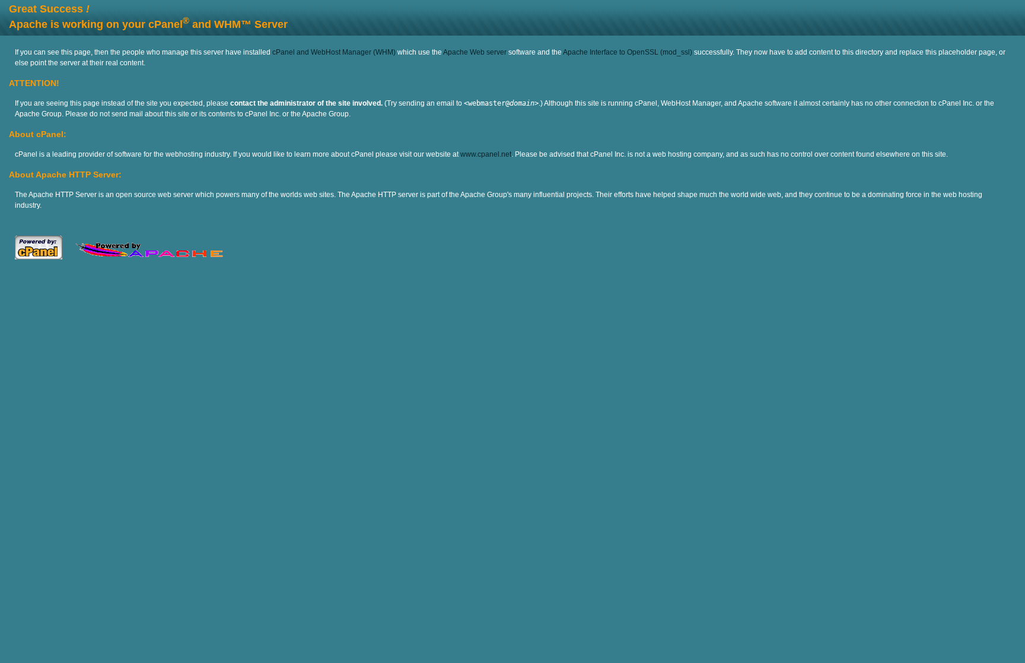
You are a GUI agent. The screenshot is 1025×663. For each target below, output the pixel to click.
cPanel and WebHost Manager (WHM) (334, 52)
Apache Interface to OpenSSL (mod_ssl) (627, 52)
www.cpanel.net (485, 154)
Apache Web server (475, 52)
